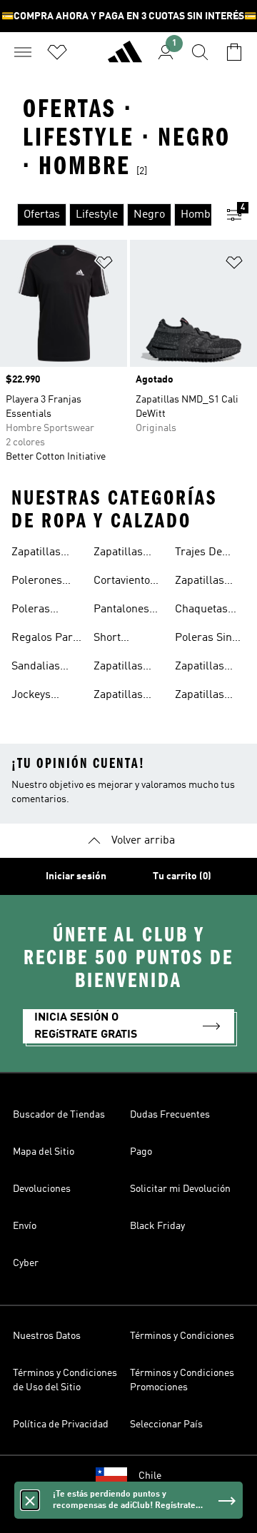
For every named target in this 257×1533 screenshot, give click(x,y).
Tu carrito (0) (182, 876)
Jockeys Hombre (31, 696)
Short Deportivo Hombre (117, 639)
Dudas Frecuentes (170, 1115)
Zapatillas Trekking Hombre (199, 696)
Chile (149, 1476)
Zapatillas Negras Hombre (118, 554)
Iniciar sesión (76, 876)
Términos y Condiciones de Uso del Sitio (65, 1380)
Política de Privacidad (61, 1425)
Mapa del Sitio (43, 1152)
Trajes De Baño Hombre (209, 554)
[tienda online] (125, 58)
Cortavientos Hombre (125, 582)
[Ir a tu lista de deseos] (57, 52)
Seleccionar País (166, 1425)
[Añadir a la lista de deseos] (104, 265)
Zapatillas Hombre (36, 554)
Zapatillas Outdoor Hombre (199, 582)
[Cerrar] (30, 1500)
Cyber (26, 1263)
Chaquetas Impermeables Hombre (211, 611)
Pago (141, 1152)
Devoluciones (42, 1189)
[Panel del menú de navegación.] (23, 52)
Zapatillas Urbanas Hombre (118, 668)
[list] (105, 214)
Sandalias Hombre (35, 668)
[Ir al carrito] (234, 52)
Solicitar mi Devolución (180, 1189)
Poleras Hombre (31, 611)
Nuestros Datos (47, 1336)
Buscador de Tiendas (59, 1115)
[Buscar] (200, 52)
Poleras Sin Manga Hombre (203, 639)
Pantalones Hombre (121, 611)
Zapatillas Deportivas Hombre (120, 696)
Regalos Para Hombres (45, 639)
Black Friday (157, 1226)
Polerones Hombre (36, 582)
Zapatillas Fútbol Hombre (199, 668)
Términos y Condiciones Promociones (182, 1380)
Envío (24, 1226)
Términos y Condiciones (182, 1336)
